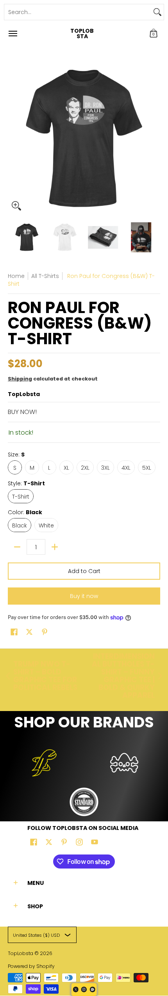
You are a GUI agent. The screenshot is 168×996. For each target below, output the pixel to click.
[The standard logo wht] (84, 801)
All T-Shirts (45, 276)
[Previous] (13, 138)
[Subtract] (17, 547)
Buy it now (84, 596)
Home (16, 276)
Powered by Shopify (31, 966)
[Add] (54, 547)
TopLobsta (82, 33)
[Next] (154, 138)
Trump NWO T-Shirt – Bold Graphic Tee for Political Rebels (45, 676)
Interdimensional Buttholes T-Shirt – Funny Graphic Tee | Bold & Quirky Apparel (123, 676)
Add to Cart (84, 571)
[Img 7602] (124, 762)
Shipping (20, 378)
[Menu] (12, 33)
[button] (153, 33)
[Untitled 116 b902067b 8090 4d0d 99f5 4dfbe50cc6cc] (44, 762)
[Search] (157, 12)
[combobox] (77, 12)
